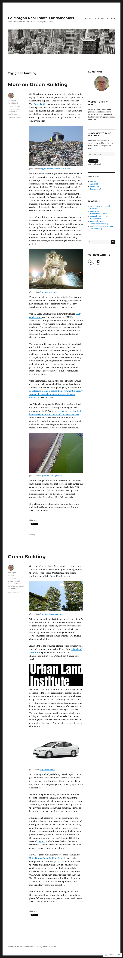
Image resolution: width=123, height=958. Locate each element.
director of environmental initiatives (14, 581)
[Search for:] (99, 242)
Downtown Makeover (98, 214)
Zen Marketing (96, 229)
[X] (91, 262)
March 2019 (94, 186)
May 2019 (94, 181)
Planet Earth (39, 104)
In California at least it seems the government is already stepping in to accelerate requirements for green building (56, 394)
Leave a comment (15, 117)
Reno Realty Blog (96, 221)
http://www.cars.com (47, 769)
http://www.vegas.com (48, 292)
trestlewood (12, 114)
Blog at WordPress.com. (48, 947)
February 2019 (95, 189)
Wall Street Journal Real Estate (101, 226)
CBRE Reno (94, 211)
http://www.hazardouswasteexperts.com (55, 169)
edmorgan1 (12, 100)
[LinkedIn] (98, 262)
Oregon (41, 841)
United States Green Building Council (47, 858)
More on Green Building (38, 84)
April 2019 (94, 184)
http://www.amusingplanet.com (51, 476)
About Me (99, 18)
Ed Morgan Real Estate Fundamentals (41, 18)
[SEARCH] (113, 242)
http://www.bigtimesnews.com (51, 614)
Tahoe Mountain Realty (99, 224)
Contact (111, 18)
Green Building (27, 556)
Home (88, 18)
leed (9, 109)
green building (14, 106)
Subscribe (93, 161)
